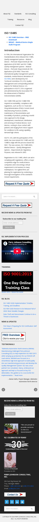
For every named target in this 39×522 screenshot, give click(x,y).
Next (35, 389)
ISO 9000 (7, 79)
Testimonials (8, 344)
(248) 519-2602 (28, 486)
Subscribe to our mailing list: (14, 219)
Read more (19, 375)
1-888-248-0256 (15, 486)
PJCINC (19, 5)
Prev (3, 389)
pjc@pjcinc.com (14, 488)
